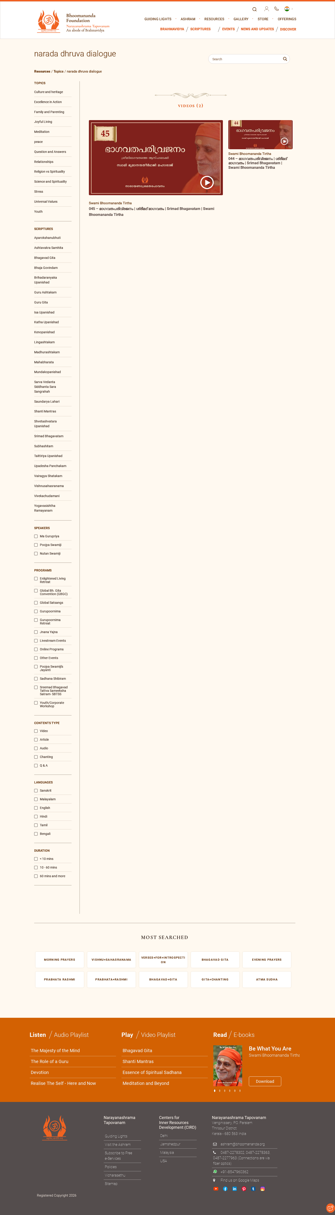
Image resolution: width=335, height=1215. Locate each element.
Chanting (46, 757)
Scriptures (200, 29)
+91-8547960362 (234, 1172)
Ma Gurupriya (49, 536)
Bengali (45, 834)
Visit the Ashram (118, 1144)
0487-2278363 (258, 1152)
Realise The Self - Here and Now (63, 1083)
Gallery (241, 19)
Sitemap (111, 1184)
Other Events (49, 658)
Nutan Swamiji (50, 553)
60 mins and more (52, 876)
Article (44, 739)
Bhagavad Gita (137, 1050)
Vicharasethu (115, 1175)
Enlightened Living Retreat (53, 580)
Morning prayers (59, 960)
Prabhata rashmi (59, 979)
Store (263, 19)
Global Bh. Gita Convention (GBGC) (54, 592)
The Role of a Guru (49, 1061)
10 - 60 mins (48, 867)
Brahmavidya (172, 29)
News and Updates (257, 29)
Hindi (43, 816)
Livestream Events (53, 640)
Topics (59, 71)
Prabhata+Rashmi (111, 979)
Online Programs (52, 649)
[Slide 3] (229, 1090)
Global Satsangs (51, 602)
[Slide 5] (240, 1090)
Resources (214, 19)
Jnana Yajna (49, 632)
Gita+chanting (215, 979)
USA (163, 1161)
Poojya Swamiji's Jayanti (51, 668)
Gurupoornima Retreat (50, 621)
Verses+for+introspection (163, 960)
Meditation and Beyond (146, 1083)
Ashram (188, 19)
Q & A (44, 765)
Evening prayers (267, 960)
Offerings (287, 19)
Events (228, 29)
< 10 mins (46, 859)
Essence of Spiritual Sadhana (152, 1072)
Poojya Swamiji (50, 545)
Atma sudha (267, 979)
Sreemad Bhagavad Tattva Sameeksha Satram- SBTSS (54, 691)
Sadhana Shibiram (53, 678)
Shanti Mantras (138, 1061)
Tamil (43, 825)
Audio (44, 748)
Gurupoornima (50, 611)
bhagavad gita (215, 960)
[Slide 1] (219, 1090)
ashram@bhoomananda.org (243, 1144)
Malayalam (48, 799)
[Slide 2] (224, 1090)
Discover (288, 29)
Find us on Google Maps (240, 1180)
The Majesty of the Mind (55, 1050)
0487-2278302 (232, 1152)
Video (44, 731)
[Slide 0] (214, 1090)
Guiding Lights (158, 19)
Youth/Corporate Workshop (52, 704)
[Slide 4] (234, 1090)
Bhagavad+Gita (163, 979)
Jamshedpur (170, 1144)
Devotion (40, 1072)
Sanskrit (46, 790)
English (45, 808)
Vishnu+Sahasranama (111, 960)
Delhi (164, 1136)
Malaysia (167, 1152)
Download (265, 1081)
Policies (111, 1167)
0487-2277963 (225, 1158)
